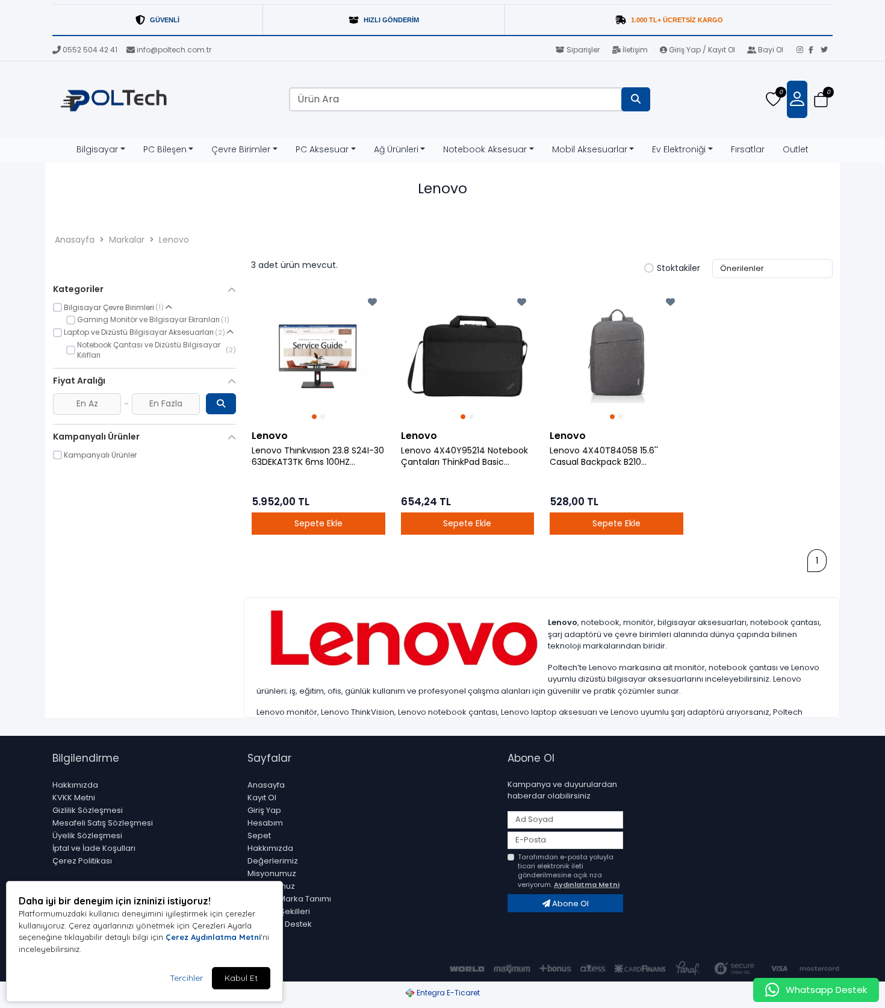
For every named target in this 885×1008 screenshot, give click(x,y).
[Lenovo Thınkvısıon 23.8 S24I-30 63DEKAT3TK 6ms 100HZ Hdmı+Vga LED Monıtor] (318, 356)
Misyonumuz (271, 873)
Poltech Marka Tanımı (289, 898)
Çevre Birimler (240, 149)
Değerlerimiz (272, 860)
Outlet (796, 149)
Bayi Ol (770, 50)
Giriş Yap (264, 810)
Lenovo (174, 239)
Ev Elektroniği (679, 149)
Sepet (259, 835)
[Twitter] (827, 51)
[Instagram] (802, 51)
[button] (820, 99)
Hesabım (265, 823)
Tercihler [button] (186, 977)
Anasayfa (75, 239)
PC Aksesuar (322, 149)
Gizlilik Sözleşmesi (87, 810)
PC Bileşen (165, 149)
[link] (442, 20)
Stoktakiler (678, 268)
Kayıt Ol (261, 797)
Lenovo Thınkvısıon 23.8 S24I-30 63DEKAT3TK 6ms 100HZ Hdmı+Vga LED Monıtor (318, 456)
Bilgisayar (97, 149)
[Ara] (635, 99)
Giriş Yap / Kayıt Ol (702, 50)
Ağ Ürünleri (396, 149)
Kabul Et (241, 977)
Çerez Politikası (82, 860)
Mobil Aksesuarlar (589, 149)
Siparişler (583, 50)
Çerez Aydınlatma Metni (213, 937)
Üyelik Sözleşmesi (87, 835)
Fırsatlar (748, 149)
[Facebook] (815, 51)
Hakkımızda (75, 785)
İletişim (635, 50)
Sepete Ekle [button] (318, 523)
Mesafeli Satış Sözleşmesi (102, 823)
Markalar (126, 239)
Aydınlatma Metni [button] (587, 884)
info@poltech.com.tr (174, 50)
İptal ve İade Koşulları (93, 848)
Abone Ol (569, 903)
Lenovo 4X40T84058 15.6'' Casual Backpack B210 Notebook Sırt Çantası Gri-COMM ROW (604, 456)
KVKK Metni (73, 797)
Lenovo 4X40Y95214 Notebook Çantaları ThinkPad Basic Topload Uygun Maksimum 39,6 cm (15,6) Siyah (467, 456)
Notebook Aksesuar (485, 149)
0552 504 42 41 (90, 50)
